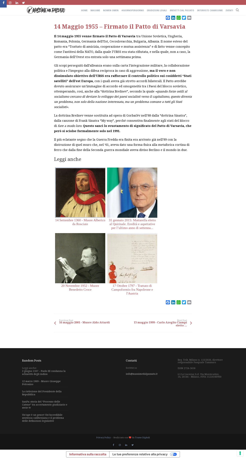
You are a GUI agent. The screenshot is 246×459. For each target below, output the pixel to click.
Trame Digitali (142, 437)
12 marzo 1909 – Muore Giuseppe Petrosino (41, 383)
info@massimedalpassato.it (141, 373)
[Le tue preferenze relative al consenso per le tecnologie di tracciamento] (240, 453)
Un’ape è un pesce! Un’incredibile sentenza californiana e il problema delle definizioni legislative (43, 417)
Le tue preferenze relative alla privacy (140, 454)
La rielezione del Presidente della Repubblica (42, 393)
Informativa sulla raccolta (87, 454)
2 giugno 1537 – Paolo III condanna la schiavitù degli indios (44, 373)
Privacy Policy (103, 437)
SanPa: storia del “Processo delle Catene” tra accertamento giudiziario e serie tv (44, 404)
